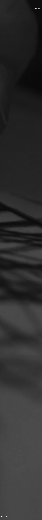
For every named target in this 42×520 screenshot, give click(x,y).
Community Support (37, 8)
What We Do (38, 7)
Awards (39, 9)
